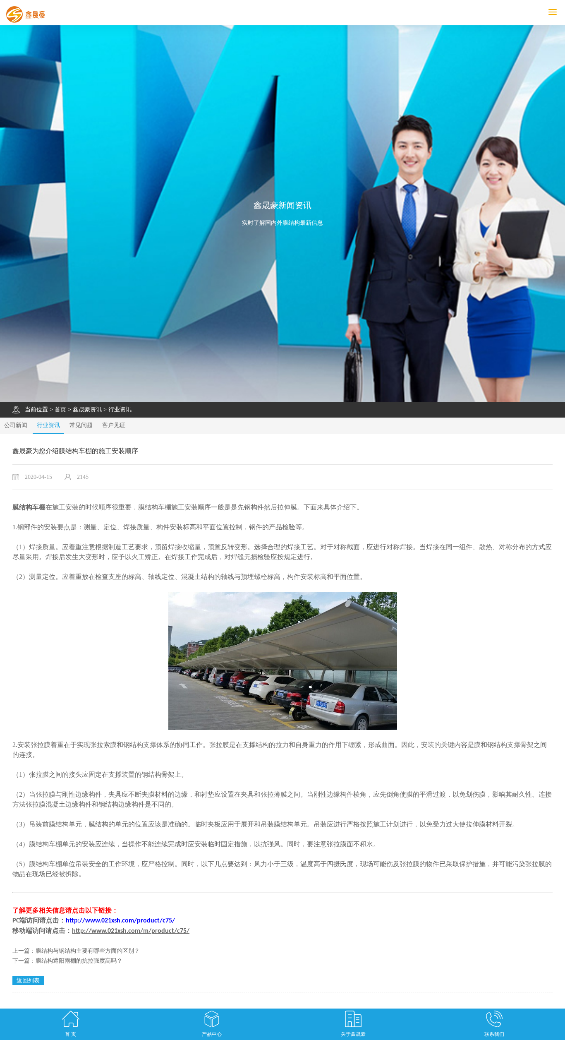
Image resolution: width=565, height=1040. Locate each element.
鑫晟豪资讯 (87, 409)
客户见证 (113, 425)
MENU (564, 12)
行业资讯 (120, 409)
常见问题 (81, 425)
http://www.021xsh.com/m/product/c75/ (130, 931)
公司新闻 (15, 425)
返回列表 (28, 981)
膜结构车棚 (28, 507)
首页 (60, 409)
